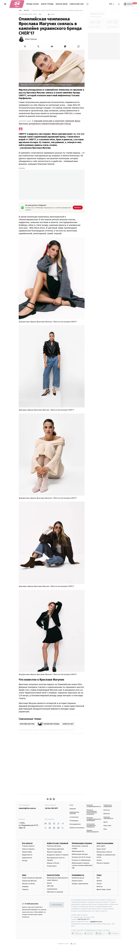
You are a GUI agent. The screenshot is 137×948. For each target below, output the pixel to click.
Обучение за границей (55, 892)
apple (89, 933)
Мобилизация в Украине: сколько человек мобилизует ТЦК (82, 865)
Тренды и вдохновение (80, 884)
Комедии (25, 886)
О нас (71, 805)
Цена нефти (101, 846)
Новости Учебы (53, 875)
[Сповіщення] (118, 4)
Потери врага (52, 866)
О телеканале (74, 817)
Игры (105, 829)
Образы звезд (61, 4)
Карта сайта (107, 825)
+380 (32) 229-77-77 (83, 919)
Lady (20, 10)
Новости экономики (105, 843)
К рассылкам (57, 905)
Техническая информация (107, 805)
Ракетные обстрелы (54, 846)
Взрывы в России (53, 863)
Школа (49, 883)
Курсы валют (101, 849)
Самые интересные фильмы (32, 878)
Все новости (27, 843)
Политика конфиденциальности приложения (93, 819)
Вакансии (106, 813)
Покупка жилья (77, 881)
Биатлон (100, 886)
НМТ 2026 (50, 886)
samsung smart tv (113, 933)
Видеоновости (27, 855)
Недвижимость (78, 875)
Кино (24, 875)
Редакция (73, 808)
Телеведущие (74, 820)
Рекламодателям (75, 824)
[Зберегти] (78, 46)
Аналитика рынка (78, 878)
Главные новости (28, 846)
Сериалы (25, 889)
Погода (24, 860)
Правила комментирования (92, 831)
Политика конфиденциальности (93, 805)
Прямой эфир (27, 852)
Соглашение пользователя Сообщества (91, 825)
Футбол (99, 881)
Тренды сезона (32, 4)
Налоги (99, 860)
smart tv (101, 933)
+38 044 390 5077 (51, 808)
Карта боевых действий (55, 849)
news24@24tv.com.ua (27, 808)
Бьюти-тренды (47, 4)
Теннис (99, 884)
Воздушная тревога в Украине (57, 855)
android (77, 933)
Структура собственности (108, 817)
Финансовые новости (104, 852)
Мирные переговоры (54, 852)
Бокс (98, 878)
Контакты (106, 810)
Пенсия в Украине (103, 863)
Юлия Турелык (31, 39)
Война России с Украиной (57, 843)
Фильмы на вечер (28, 884)
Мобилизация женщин (80, 854)
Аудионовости (27, 858)
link (45, 823)
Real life (26, 10)
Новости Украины (28, 849)
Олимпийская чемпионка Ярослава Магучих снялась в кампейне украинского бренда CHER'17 (58, 10)
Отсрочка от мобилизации (81, 860)
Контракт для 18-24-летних (81, 857)
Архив (105, 822)
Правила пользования (77, 827)
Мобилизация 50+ (78, 851)
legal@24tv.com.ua (96, 921)
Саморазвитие (52, 889)
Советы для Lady (77, 4)
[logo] (16, 4)
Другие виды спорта (104, 889)
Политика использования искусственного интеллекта (91, 812)
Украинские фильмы (29, 881)
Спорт (99, 875)
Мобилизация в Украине (82, 843)
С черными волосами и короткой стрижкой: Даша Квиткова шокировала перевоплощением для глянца (49, 122)
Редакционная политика (74, 813)
